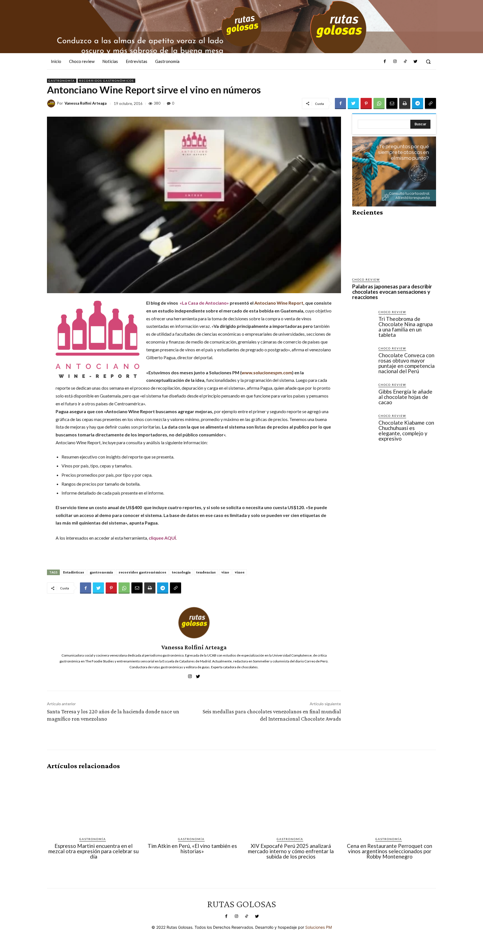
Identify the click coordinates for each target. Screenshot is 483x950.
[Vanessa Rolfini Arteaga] (52, 103)
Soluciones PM (318, 927)
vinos (240, 572)
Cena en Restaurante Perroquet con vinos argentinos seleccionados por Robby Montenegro (389, 851)
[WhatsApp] (379, 103)
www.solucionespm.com (267, 372)
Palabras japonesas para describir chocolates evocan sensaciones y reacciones (392, 291)
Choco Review (366, 279)
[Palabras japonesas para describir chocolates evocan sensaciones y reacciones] (394, 246)
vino (225, 572)
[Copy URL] (430, 103)
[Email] (391, 103)
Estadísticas (73, 572)
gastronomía (101, 572)
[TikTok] (405, 62)
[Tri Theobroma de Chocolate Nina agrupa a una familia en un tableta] (363, 320)
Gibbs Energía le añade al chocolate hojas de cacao (405, 396)
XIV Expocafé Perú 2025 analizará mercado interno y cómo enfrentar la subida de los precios (291, 851)
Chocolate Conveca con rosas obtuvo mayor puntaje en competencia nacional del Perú (406, 363)
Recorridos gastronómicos (106, 80)
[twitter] (198, 675)
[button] (428, 61)
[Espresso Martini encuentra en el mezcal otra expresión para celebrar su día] (93, 803)
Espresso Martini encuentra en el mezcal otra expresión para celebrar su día (93, 851)
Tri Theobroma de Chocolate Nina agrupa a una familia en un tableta (405, 327)
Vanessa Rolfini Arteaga (85, 103)
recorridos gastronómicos (142, 572)
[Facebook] (385, 62)
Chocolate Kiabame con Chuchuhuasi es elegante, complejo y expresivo (406, 430)
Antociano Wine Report (278, 302)
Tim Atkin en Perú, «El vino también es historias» (192, 848)
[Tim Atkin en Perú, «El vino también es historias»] (192, 803)
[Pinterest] (366, 103)
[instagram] (190, 675)
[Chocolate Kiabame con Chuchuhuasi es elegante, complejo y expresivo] (363, 424)
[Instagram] (395, 62)
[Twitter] (415, 62)
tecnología (181, 572)
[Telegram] (417, 103)
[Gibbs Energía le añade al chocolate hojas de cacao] (363, 393)
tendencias (206, 572)
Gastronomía (61, 80)
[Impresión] (404, 103)
